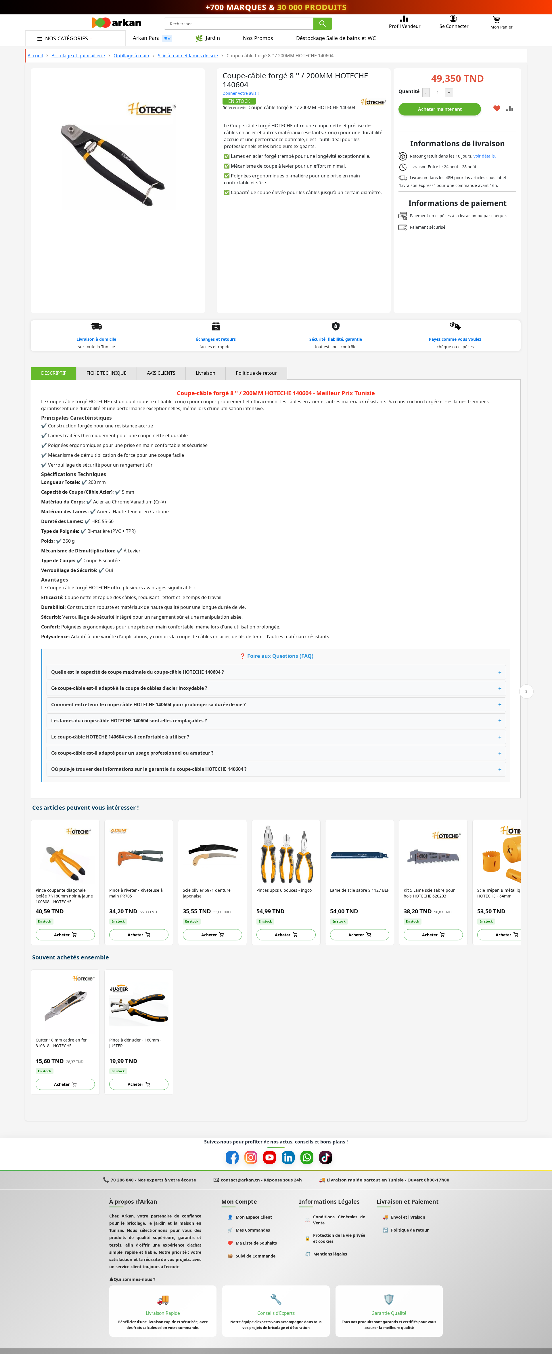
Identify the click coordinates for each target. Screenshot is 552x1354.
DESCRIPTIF (53, 373)
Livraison (205, 373)
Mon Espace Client (249, 1217)
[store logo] (116, 24)
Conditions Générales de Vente (335, 1220)
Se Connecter (454, 26)
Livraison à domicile (96, 339)
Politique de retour (256, 373)
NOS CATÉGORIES (67, 38)
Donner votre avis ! (241, 93)
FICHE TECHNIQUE (106, 373)
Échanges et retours (216, 339)
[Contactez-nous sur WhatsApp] (306, 1157)
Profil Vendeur (405, 26)
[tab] (53, 373)
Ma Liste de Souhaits (252, 1243)
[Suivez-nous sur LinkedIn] (288, 1157)
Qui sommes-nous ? (132, 1279)
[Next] (526, 691)
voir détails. (485, 156)
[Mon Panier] (496, 18)
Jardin (213, 38)
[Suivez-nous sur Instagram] (250, 1157)
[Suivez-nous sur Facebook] (232, 1157)
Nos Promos (258, 38)
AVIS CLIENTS (161, 373)
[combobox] (248, 24)
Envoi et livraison (404, 1217)
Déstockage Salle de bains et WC (336, 38)
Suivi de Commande (251, 1256)
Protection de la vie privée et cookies (335, 1238)
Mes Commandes (248, 1230)
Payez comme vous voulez (455, 339)
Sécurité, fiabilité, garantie (335, 339)
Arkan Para (146, 38)
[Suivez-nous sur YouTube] (269, 1157)
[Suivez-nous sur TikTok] (325, 1157)
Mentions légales (326, 1254)
